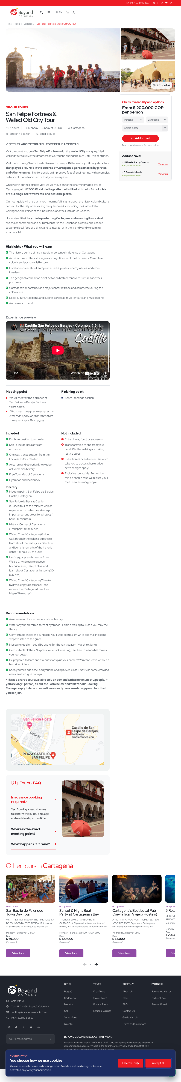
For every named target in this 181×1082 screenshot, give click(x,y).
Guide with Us (130, 1017)
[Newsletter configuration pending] (50, 1039)
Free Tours (99, 991)
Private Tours (100, 1004)
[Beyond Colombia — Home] (21, 12)
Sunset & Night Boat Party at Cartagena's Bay (79, 912)
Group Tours (100, 998)
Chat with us (17, 1000)
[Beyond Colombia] (22, 990)
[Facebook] (158, 2)
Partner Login (159, 998)
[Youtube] (166, 2)
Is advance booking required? (26, 799)
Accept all (158, 1063)
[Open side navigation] (48, 12)
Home (9, 23)
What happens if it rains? (30, 844)
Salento (68, 1024)
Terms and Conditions (134, 1024)
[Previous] (84, 964)
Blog (124, 998)
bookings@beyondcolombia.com (28, 1012)
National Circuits (102, 1010)
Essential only (130, 1063)
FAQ (124, 1004)
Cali (66, 1010)
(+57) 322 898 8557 (22, 1017)
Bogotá (68, 991)
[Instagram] (153, 2)
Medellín (69, 1004)
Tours (17, 23)
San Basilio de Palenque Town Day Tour (24, 912)
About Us (127, 991)
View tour (18, 953)
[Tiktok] (162, 2)
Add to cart (142, 138)
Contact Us (128, 1010)
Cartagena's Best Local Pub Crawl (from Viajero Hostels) (134, 912)
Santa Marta (70, 1017)
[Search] (41, 12)
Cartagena (29, 23)
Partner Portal (159, 1004)
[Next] (96, 964)
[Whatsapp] (170, 2)
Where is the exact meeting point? (25, 831)
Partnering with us (161, 991)
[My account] (75, 12)
